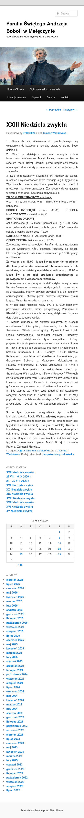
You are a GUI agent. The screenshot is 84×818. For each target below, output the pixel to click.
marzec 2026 (14, 601)
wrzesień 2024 (15, 678)
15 (59, 543)
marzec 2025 (14, 653)
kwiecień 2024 (15, 700)
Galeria (51, 97)
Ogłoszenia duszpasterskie (45, 89)
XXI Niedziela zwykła (19, 485)
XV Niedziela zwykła (19, 511)
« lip (20, 564)
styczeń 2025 (14, 661)
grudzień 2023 (15, 717)
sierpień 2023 (14, 734)
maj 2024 (12, 696)
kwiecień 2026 (15, 597)
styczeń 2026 (14, 610)
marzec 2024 (14, 704)
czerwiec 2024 (15, 691)
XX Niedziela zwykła (19, 489)
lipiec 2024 (13, 687)
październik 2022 (17, 777)
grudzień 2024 (15, 666)
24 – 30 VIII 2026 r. (17, 481)
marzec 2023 (14, 756)
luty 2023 (12, 760)
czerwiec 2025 (15, 640)
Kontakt (65, 97)
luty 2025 (12, 657)
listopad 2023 (14, 721)
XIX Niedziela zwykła (19, 494)
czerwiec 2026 (15, 588)
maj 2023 (12, 747)
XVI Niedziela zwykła (19, 506)
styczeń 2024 (14, 713)
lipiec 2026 (13, 584)
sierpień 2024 (14, 683)
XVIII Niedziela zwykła (20, 498)
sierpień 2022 (14, 786)
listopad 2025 (14, 618)
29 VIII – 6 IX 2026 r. (18, 476)
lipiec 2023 (13, 739)
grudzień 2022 (15, 769)
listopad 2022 (14, 773)
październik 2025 (17, 622)
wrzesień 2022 (15, 782)
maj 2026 (12, 592)
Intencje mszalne (16, 97)
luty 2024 (12, 709)
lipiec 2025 (13, 635)
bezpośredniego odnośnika (58, 454)
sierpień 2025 (14, 631)
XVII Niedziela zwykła (20, 502)
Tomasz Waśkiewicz (54, 133)
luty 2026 (12, 605)
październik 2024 (17, 674)
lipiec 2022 (13, 790)
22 (59, 549)
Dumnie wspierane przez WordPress (42, 810)
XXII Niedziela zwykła (20, 472)
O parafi (36, 97)
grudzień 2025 (15, 614)
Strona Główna (15, 89)
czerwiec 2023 (15, 743)
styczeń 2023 (14, 764)
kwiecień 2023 (15, 751)
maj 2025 (12, 644)
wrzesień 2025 (15, 627)
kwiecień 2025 (15, 648)
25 (21, 554)
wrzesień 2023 (15, 730)
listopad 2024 (14, 670)
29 (59, 554)
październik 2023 (17, 726)
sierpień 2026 (14, 579)
